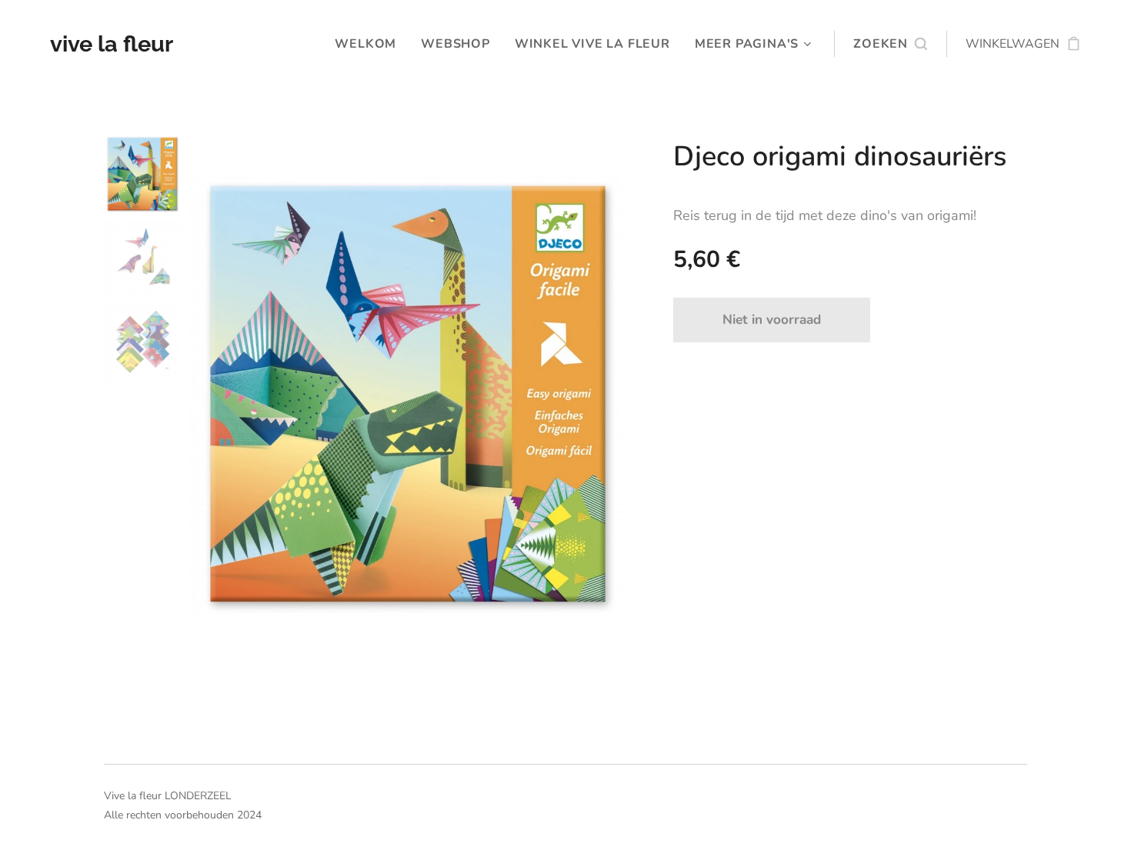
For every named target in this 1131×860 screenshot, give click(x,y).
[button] (890, 44)
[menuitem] (370, 44)
